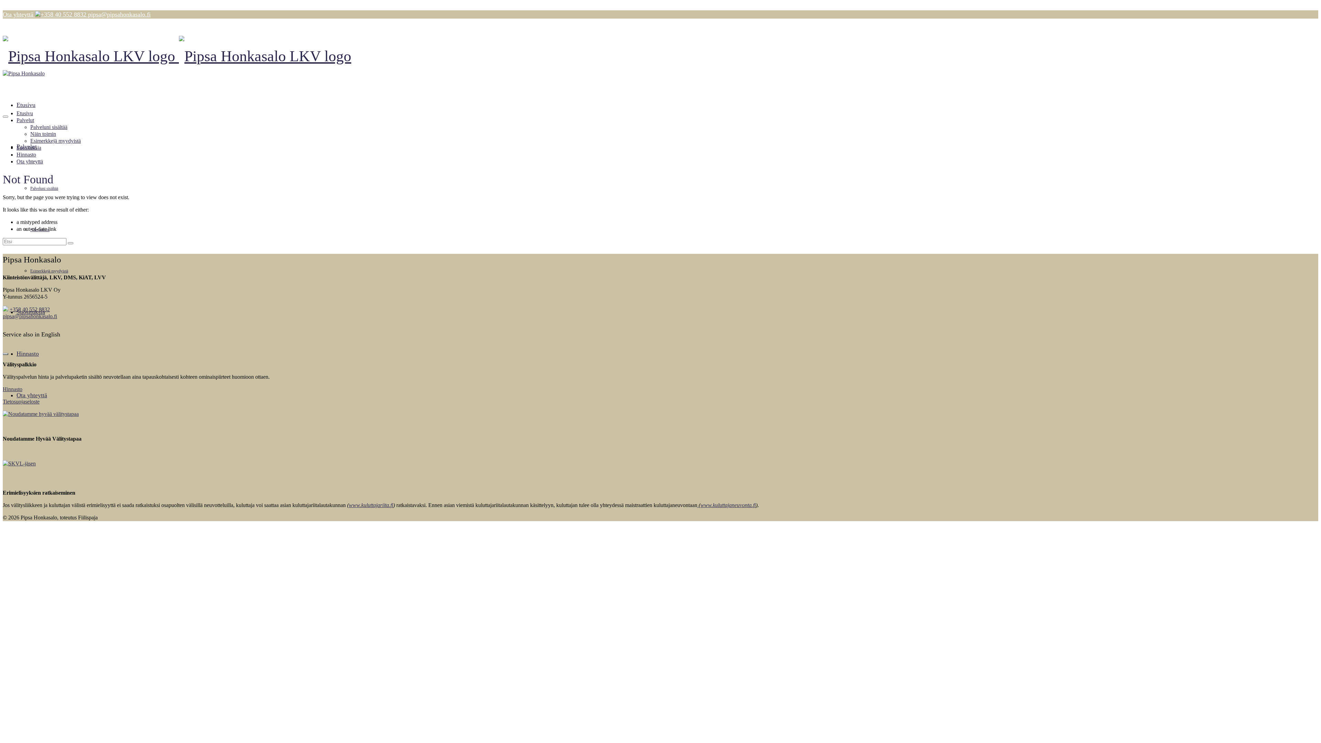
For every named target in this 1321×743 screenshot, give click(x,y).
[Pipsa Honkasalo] (660, 56)
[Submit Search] (70, 243)
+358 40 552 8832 (30, 309)
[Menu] (5, 117)
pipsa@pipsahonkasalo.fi (30, 316)
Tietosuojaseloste (21, 402)
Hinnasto (12, 389)
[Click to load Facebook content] (5, 354)
